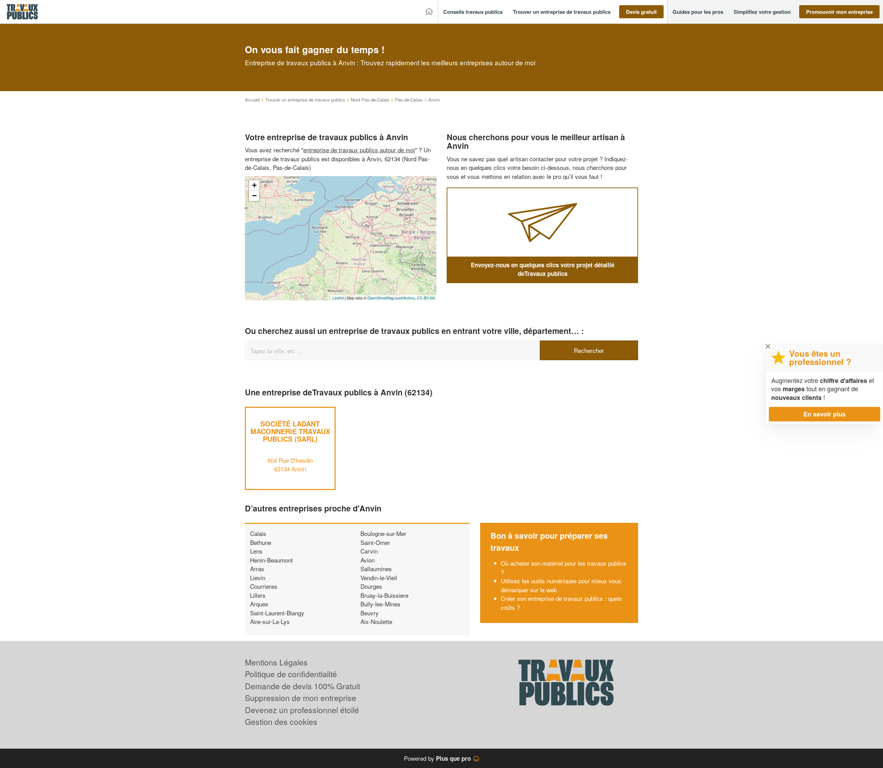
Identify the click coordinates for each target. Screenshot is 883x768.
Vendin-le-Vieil (378, 577)
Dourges (371, 586)
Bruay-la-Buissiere (384, 595)
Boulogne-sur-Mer (383, 533)
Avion (367, 560)
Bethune (260, 542)
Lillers (258, 595)
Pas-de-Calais (409, 99)
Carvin (369, 551)
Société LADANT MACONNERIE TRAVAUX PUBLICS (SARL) (290, 431)
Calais (258, 533)
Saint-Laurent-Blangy (277, 612)
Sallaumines (376, 568)
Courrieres (263, 586)
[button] (473, 12)
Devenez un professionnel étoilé (302, 710)
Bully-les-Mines (380, 603)
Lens (256, 551)
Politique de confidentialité (291, 674)
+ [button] (254, 185)
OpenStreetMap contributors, (392, 297)
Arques (259, 603)
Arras (257, 568)
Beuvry (369, 612)
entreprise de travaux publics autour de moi (359, 149)
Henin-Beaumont (271, 560)
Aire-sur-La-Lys (270, 621)
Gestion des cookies (281, 721)
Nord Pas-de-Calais (370, 99)
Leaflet (338, 297)
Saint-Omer (375, 542)
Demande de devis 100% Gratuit (302, 686)
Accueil (252, 99)
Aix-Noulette (376, 621)
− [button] (254, 195)
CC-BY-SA (426, 297)
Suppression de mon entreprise (300, 697)
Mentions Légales (276, 662)
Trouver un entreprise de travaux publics (305, 99)
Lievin (257, 577)
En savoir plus (824, 414)
